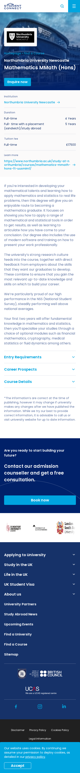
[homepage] (12, 6)
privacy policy (35, 757)
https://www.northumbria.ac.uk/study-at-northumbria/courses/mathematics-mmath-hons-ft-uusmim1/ (37, 165)
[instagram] (40, 706)
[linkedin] (64, 706)
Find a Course (34, 53)
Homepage (12, 53)
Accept (17, 765)
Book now (40, 500)
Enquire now (17, 82)
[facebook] (16, 706)
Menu (74, 6)
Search (62, 6)
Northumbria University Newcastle (29, 102)
